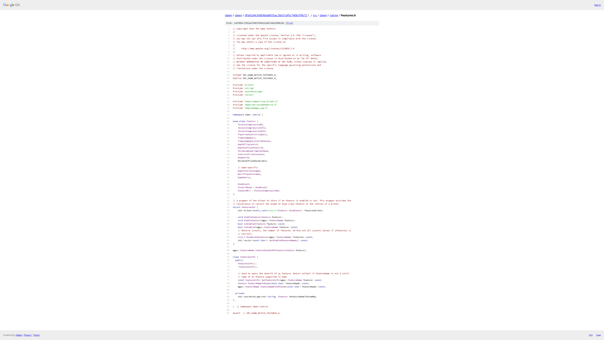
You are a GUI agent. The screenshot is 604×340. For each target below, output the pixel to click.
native (334, 15)
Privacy (27, 335)
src (315, 15)
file (289, 23)
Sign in (597, 4)
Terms (36, 335)
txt (591, 335)
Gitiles (19, 335)
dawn (228, 15)
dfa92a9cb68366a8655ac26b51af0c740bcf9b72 (276, 15)
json (598, 335)
